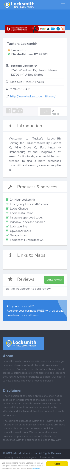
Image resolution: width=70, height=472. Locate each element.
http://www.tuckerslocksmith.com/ (32, 96)
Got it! (57, 463)
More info (36, 468)
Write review (54, 279)
